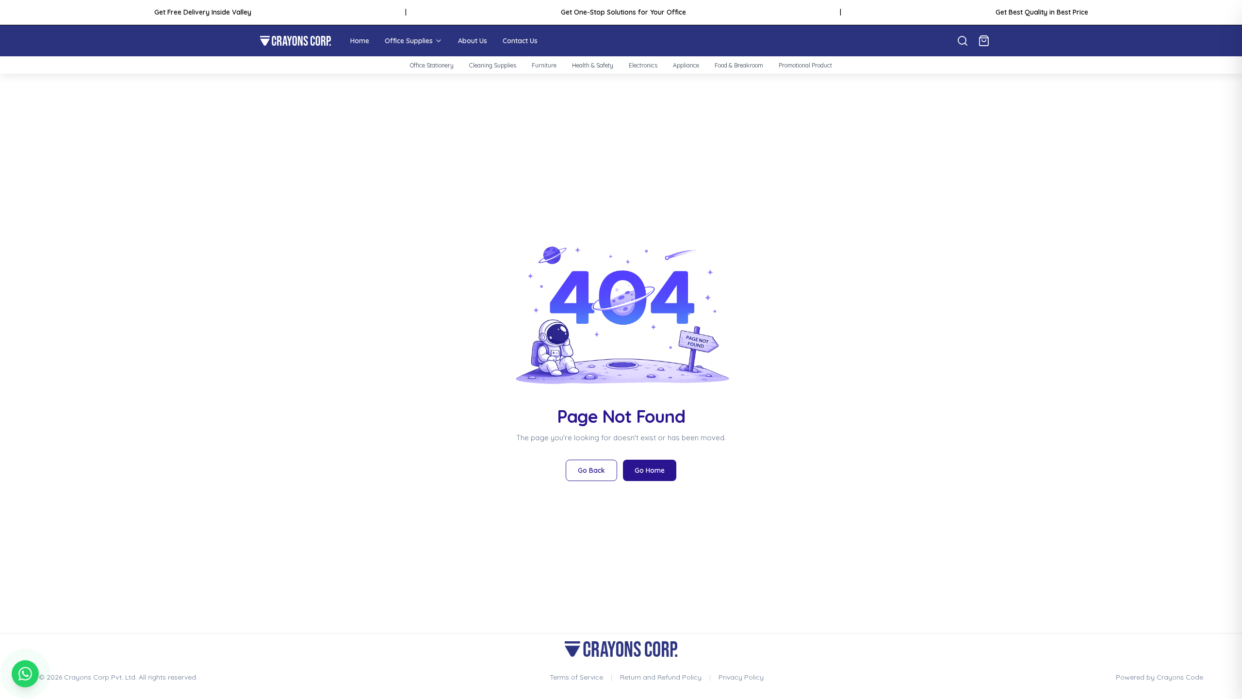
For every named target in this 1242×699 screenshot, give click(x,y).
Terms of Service (576, 677)
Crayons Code (1180, 677)
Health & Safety (592, 65)
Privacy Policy (741, 677)
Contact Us (520, 40)
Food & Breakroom (739, 65)
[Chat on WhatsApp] (25, 673)
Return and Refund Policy (661, 677)
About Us (472, 40)
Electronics (643, 65)
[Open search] (962, 41)
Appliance (686, 65)
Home (359, 40)
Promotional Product (805, 65)
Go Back (591, 470)
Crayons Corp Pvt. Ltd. (100, 677)
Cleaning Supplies (492, 65)
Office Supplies (409, 40)
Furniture (544, 65)
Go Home (650, 470)
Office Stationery (432, 65)
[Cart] (984, 41)
